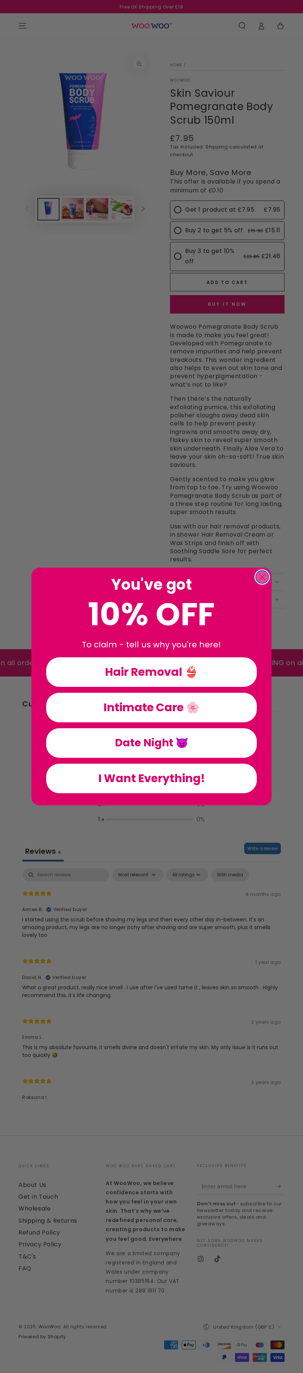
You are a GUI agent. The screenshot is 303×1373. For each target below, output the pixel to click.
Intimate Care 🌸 (151, 707)
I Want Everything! (151, 778)
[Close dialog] (262, 577)
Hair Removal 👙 (151, 672)
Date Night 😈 (151, 743)
